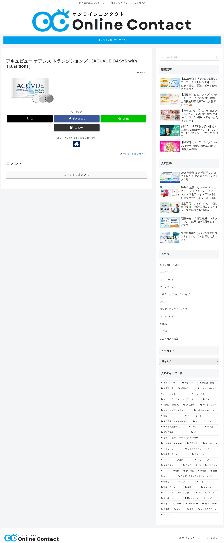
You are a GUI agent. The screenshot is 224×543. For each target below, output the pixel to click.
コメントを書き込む (76, 174)
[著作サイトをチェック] (76, 144)
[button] (77, 127)
